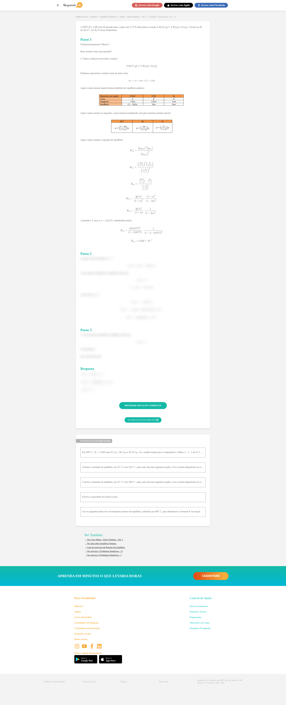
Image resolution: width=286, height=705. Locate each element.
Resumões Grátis (82, 634)
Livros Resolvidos (83, 617)
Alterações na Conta (200, 623)
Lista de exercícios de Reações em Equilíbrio (106, 547)
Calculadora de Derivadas (87, 628)
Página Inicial (82, 17)
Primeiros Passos (198, 612)
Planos (124, 681)
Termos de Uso (89, 681)
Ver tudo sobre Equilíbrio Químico (101, 543)
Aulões (77, 612)
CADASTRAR (211, 576)
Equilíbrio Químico (108, 17)
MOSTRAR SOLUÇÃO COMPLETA (143, 405)
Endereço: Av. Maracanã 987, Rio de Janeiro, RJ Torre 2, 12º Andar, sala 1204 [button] (219, 681)
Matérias (78, 606)
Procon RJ (163, 681)
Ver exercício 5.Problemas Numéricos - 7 (104, 555)
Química (93, 17)
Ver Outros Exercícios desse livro (142, 420)
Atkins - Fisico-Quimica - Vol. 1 (133, 17)
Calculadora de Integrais (86, 623)
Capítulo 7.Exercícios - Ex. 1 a (162, 17)
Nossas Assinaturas (199, 606)
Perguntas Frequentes (200, 628)
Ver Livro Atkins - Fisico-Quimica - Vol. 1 (105, 540)
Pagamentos (196, 617)
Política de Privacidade (54, 681)
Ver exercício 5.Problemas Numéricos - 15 (105, 551)
